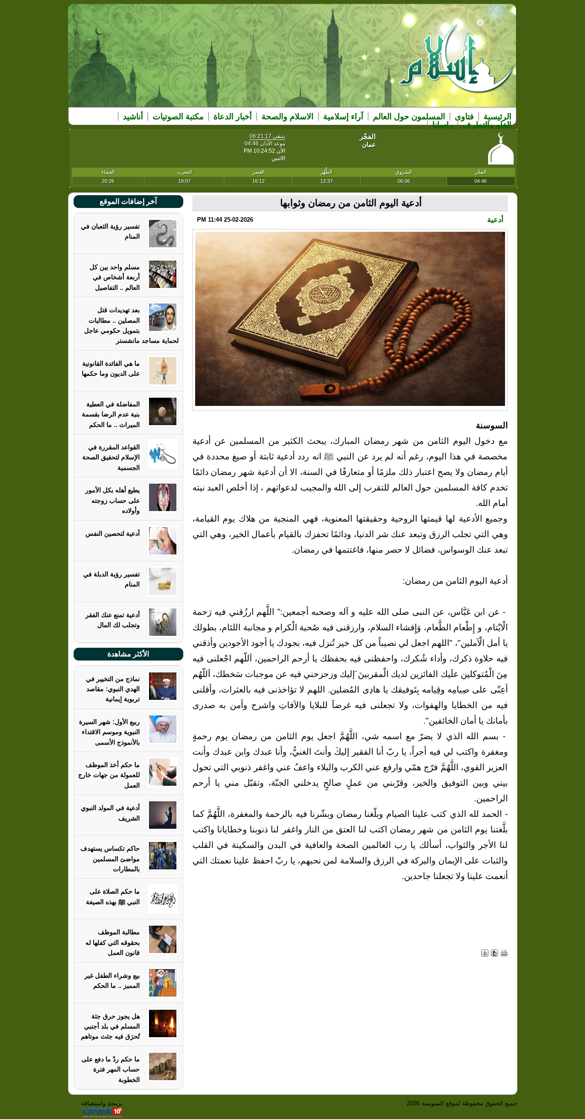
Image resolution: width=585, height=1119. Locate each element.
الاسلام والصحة (287, 116)
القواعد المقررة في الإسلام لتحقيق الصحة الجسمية (111, 457)
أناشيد (133, 116)
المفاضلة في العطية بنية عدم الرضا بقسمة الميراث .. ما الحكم (111, 414)
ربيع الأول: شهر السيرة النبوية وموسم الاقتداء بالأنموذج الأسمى (109, 732)
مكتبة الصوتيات (178, 116)
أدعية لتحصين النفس (112, 533)
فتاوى (464, 116)
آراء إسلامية (343, 116)
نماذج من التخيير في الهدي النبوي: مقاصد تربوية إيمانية (113, 689)
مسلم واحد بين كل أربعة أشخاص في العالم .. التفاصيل (115, 277)
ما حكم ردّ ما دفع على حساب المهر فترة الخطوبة (110, 1069)
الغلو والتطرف (487, 124)
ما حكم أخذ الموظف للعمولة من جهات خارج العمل (109, 775)
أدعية (495, 220)
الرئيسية (497, 116)
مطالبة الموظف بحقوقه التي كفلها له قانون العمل (112, 942)
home (456, 64)
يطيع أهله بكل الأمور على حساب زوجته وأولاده (112, 500)
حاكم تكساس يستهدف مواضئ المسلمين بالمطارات (110, 859)
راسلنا (442, 124)
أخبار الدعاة (232, 116)
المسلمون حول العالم (409, 116)
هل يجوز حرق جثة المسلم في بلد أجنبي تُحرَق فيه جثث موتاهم (110, 1026)
